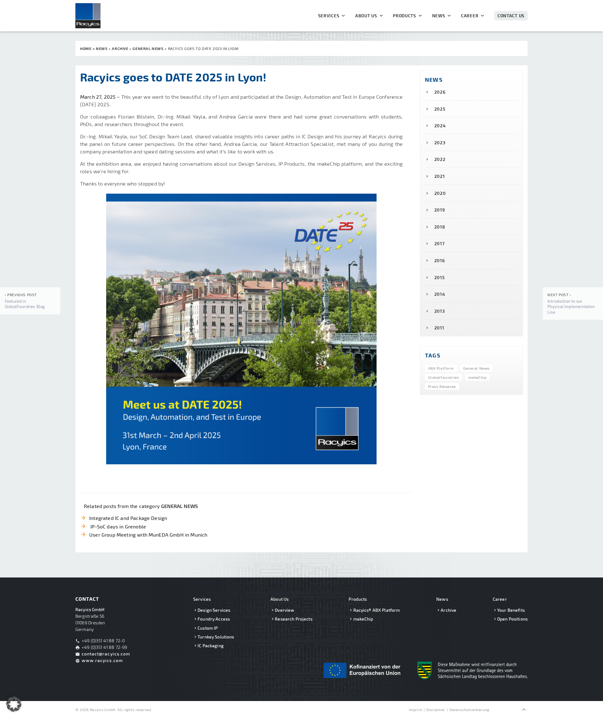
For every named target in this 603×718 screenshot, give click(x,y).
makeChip (477, 377)
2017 (439, 243)
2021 (439, 176)
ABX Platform (441, 368)
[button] (14, 704)
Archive (448, 610)
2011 (439, 327)
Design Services (214, 610)
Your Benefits (511, 610)
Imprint (415, 709)
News (438, 16)
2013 (439, 311)
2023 (440, 142)
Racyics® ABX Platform (376, 610)
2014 (439, 294)
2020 (440, 193)
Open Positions (512, 618)
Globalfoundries (443, 377)
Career (469, 16)
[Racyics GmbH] (94, 15)
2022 (440, 159)
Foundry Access (214, 618)
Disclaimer (435, 709)
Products (404, 16)
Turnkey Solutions (216, 636)
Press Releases (442, 386)
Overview (284, 610)
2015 (439, 277)
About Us (366, 16)
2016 (439, 260)
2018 (439, 226)
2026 (440, 92)
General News (476, 368)
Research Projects (293, 618)
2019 (439, 210)
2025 (440, 109)
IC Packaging (211, 645)
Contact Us (510, 15)
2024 (440, 125)
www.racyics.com (102, 660)
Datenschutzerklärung (469, 709)
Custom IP (208, 628)
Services (329, 16)
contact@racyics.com (106, 653)
